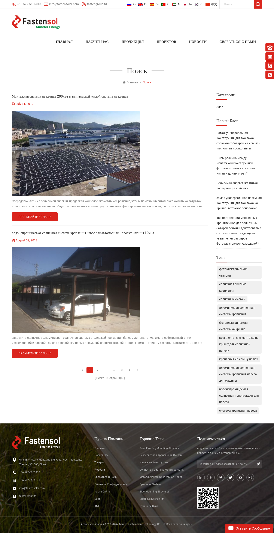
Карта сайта (102, 491)
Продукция (133, 41)
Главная (64, 41)
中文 (214, 4)
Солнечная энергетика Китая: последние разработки (237, 185)
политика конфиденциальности (112, 484)
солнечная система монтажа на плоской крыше (162, 469)
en (145, 4)
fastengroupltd (97, 4)
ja (190, 4)
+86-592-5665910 (29, 4)
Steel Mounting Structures (154, 491)
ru (134, 4)
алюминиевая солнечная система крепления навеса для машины (238, 374)
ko (201, 4)
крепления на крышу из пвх (238, 359)
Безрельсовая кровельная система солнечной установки (162, 455)
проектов (166, 41)
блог (219, 107)
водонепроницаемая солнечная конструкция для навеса (239, 395)
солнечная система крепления (232, 287)
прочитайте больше (34, 216)
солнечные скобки (232, 299)
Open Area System (150, 484)
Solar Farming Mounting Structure (159, 448)
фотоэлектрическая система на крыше (233, 326)
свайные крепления (152, 498)
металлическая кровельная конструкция (162, 477)
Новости (198, 41)
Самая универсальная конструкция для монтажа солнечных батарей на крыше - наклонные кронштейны (238, 140)
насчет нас (97, 41)
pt (168, 4)
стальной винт (149, 506)
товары (99, 462)
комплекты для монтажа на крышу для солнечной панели (239, 344)
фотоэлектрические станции (233, 272)
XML (97, 506)
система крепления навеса (238, 410)
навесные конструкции (154, 462)
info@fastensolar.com (64, 4)
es (157, 4)
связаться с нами (237, 41)
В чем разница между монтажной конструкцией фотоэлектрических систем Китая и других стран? (235, 165)
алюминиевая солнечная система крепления (237, 311)
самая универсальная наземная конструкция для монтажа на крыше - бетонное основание (239, 203)
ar (178, 4)
